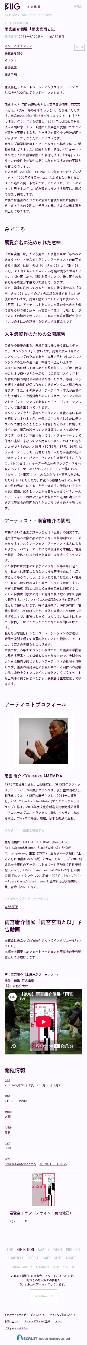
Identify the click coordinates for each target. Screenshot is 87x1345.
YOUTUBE (68, 1267)
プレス (58, 1321)
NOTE (56, 1267)
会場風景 (11, 67)
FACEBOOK (42, 1267)
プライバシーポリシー (16, 1328)
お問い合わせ (12, 1321)
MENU (78, 6)
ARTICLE (17, 1257)
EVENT (57, 1249)
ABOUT (71, 1257)
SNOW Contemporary (20, 1164)
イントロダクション (18, 46)
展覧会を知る (14, 53)
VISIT (58, 1257)
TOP (9, 1249)
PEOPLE (33, 1257)
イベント (11, 60)
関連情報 (11, 74)
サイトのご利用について (63, 1314)
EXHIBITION (25, 1249)
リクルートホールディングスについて (25, 1314)
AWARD (43, 1249)
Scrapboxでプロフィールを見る (27, 898)
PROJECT (73, 1249)
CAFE (47, 1257)
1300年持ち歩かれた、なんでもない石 (44, 177)
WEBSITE (11, 906)
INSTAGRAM (20, 1267)
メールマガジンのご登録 (37, 1321)
